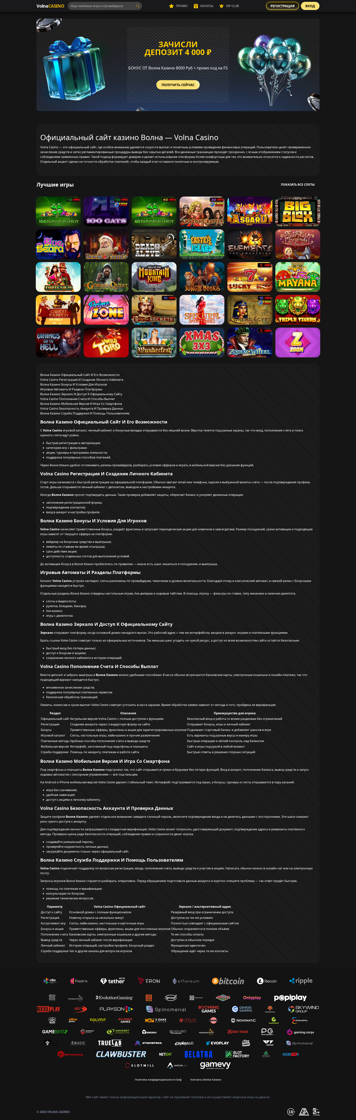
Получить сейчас (178, 85)
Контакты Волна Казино (205, 1079)
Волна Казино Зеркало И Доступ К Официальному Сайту (81, 394)
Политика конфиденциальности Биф (158, 1079)
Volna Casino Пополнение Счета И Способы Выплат (77, 399)
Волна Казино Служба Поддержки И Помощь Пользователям (84, 413)
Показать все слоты (298, 185)
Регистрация (283, 6)
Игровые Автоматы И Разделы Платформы (71, 389)
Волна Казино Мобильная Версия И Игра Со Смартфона (81, 404)
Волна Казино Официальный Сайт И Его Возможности (79, 375)
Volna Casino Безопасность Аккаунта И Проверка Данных (81, 408)
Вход (310, 6)
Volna (50, 6)
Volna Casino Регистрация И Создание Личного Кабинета (81, 380)
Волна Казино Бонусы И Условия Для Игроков (73, 384)
